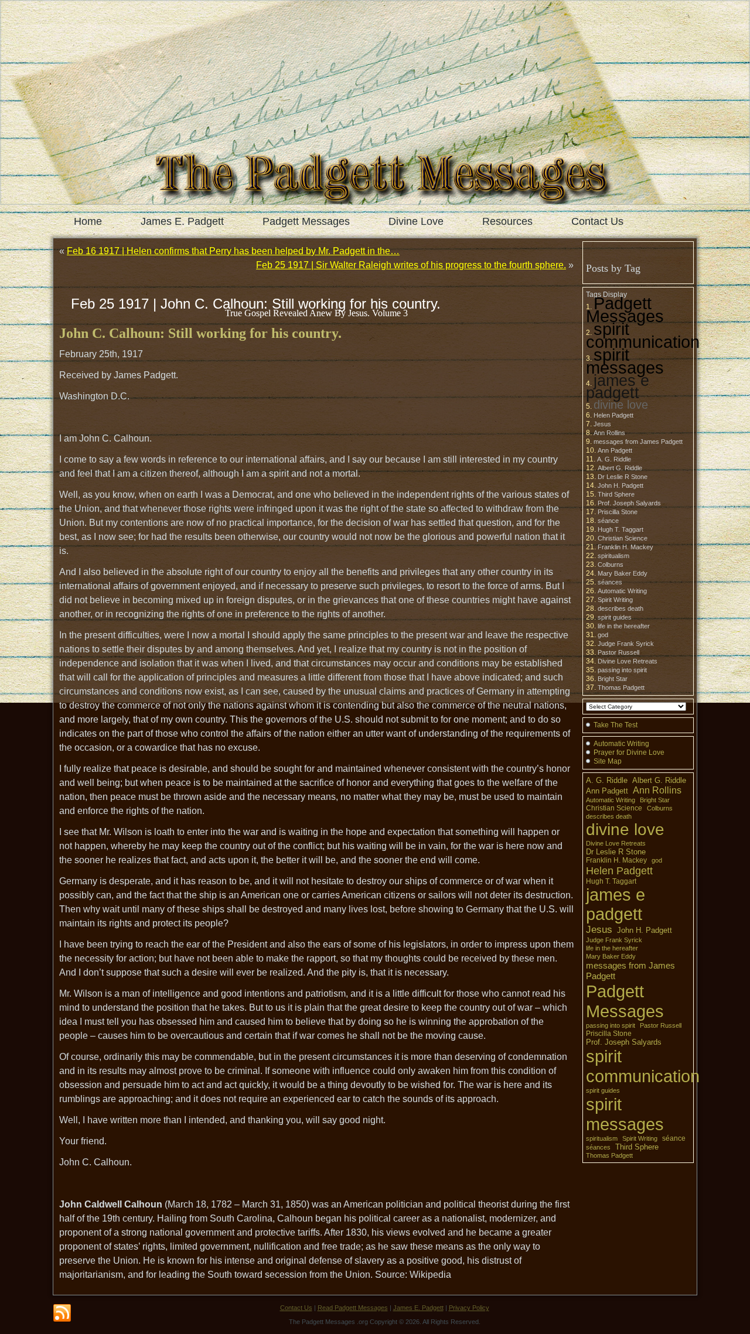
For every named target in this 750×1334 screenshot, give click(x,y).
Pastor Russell (618, 652)
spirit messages (625, 361)
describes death (620, 608)
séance (608, 520)
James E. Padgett (182, 221)
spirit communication (643, 335)
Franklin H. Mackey (625, 546)
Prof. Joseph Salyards (629, 503)
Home (88, 221)
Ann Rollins (609, 432)
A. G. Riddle (614, 459)
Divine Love (416, 221)
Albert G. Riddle (620, 467)
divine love (621, 404)
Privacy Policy (469, 1307)
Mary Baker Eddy (622, 573)
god (603, 634)
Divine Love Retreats (627, 661)
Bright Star (613, 678)
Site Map (608, 761)
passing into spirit (622, 669)
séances (610, 582)
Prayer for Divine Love (629, 752)
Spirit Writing (615, 599)
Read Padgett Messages (353, 1307)
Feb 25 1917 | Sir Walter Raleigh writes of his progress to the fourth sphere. (411, 265)
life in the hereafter (624, 626)
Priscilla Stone (618, 511)
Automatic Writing (622, 590)
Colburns (610, 564)
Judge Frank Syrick (626, 643)
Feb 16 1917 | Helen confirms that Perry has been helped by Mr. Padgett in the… (233, 251)
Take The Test (616, 725)
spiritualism (613, 555)
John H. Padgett (620, 485)
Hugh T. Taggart (620, 529)
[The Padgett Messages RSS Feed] (62, 1313)
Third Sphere (616, 494)
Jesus (602, 423)
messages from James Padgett (638, 441)
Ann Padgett (615, 450)
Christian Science (622, 538)
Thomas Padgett (621, 687)
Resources (507, 221)
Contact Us (597, 221)
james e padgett (617, 386)
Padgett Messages (306, 221)
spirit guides (615, 617)
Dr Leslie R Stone (622, 476)
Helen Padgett (613, 415)
